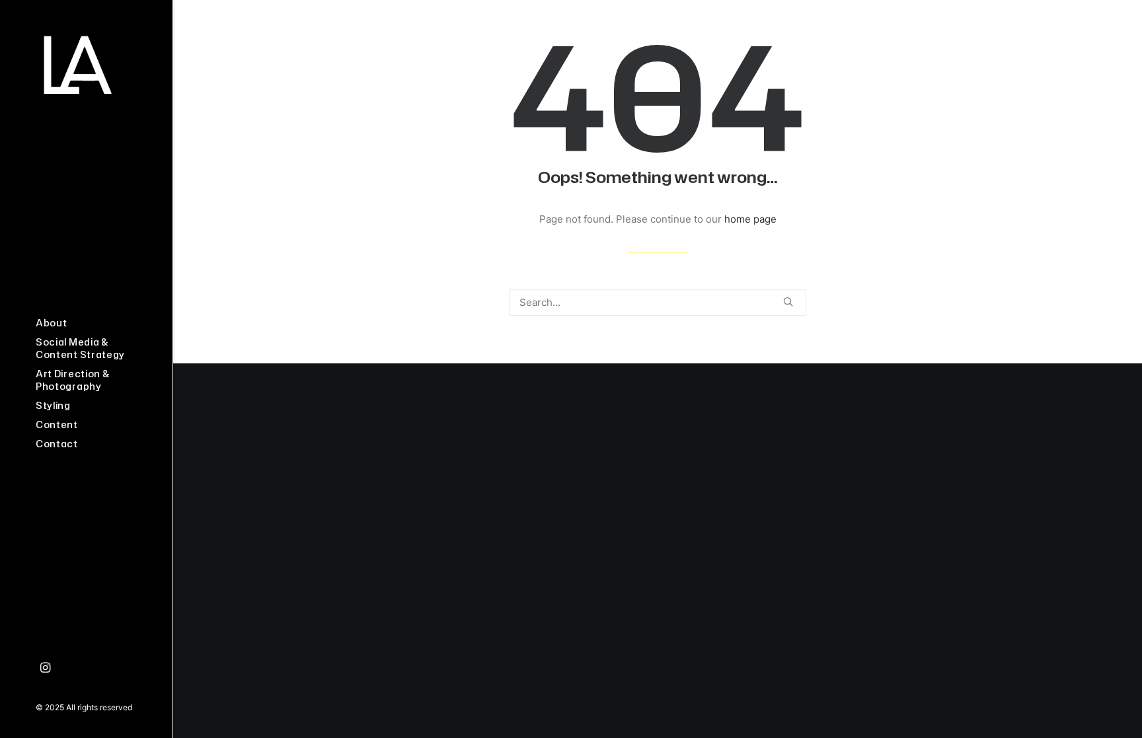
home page (750, 219)
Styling (53, 405)
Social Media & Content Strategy (80, 348)
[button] (46, 668)
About (51, 322)
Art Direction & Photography (73, 379)
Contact (57, 443)
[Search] (657, 302)
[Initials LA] (86, 65)
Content (57, 424)
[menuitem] (86, 322)
